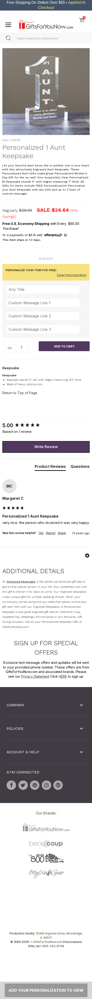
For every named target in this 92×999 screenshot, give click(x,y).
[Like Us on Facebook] (11, 785)
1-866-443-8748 (52, 946)
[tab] (50, 467)
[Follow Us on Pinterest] (34, 785)
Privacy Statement (35, 676)
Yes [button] (41, 533)
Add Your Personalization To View (46, 990)
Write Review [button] (46, 446)
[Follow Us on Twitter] (23, 785)
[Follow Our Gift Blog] (58, 785)
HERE (63, 676)
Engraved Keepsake (21, 582)
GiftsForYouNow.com (48, 942)
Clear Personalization (71, 275)
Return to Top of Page (19, 393)
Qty (10, 348)
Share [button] (62, 533)
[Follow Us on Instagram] (46, 785)
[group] (46, 425)
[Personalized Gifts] (45, 23)
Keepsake (10, 368)
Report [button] (50, 533)
